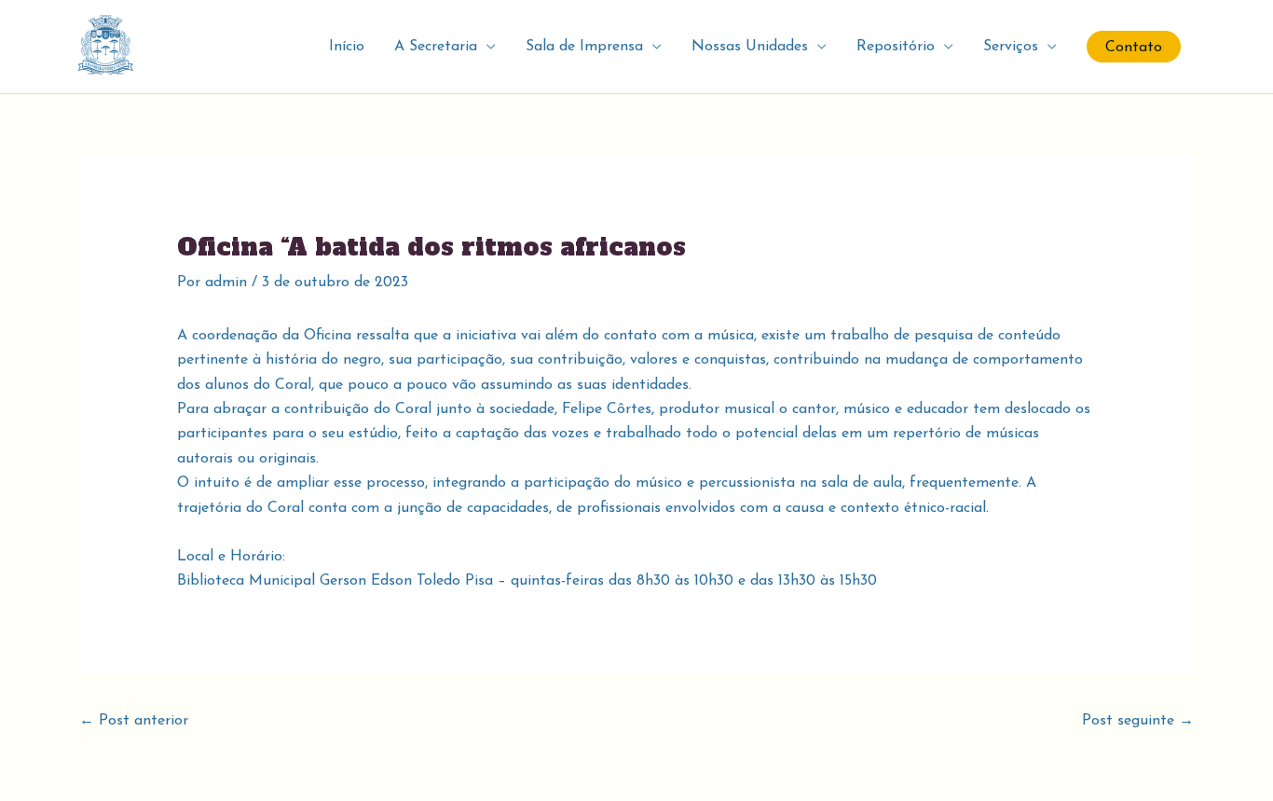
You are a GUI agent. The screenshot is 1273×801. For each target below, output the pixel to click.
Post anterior (133, 720)
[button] (1134, 46)
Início (346, 46)
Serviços (1010, 46)
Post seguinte (1138, 720)
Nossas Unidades (749, 46)
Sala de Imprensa (584, 46)
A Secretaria (435, 46)
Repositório (895, 46)
